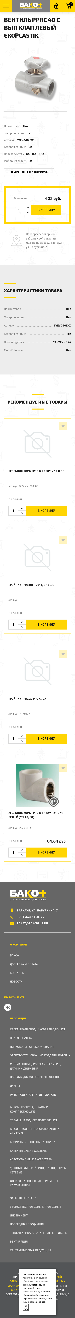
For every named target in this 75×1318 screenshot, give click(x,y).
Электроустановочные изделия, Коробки (40, 1055)
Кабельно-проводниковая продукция (37, 1029)
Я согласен (26, 1307)
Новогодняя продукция (27, 1224)
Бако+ (14, 955)
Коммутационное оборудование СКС (36, 1142)
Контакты (17, 973)
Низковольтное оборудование (32, 1047)
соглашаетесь (30, 1291)
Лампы (15, 1086)
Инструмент (19, 1215)
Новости (16, 981)
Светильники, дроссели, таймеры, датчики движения (35, 1066)
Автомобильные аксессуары (31, 1159)
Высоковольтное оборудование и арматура (34, 1131)
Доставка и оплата (24, 964)
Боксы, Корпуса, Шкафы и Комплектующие (29, 1109)
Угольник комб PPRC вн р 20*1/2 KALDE (36, 471)
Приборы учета (21, 1038)
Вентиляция (19, 1241)
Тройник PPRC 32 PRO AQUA (27, 699)
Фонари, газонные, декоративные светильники (34, 1183)
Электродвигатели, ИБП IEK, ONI (33, 1094)
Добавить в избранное (31, 171)
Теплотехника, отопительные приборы (38, 1233)
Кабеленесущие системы (28, 1151)
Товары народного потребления (33, 1120)
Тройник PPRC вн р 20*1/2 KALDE (31, 585)
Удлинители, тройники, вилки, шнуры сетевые (38, 1170)
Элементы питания (24, 1198)
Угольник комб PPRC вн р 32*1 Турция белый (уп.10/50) (35, 815)
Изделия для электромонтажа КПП (35, 1077)
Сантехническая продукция (30, 1250)
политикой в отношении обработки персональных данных (35, 1281)
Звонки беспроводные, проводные (35, 1206)
